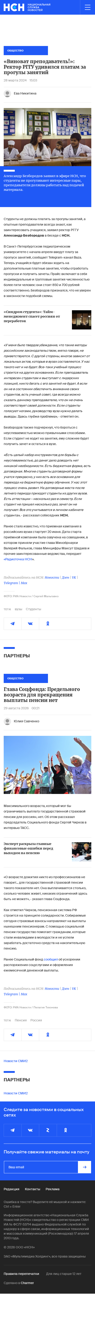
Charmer (27, 1283)
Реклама (52, 1189)
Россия (36, 1020)
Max (24, 583)
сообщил (51, 959)
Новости (52, 577)
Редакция (11, 1189)
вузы (18, 609)
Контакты (32, 1189)
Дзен (65, 577)
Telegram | (12, 583)
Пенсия (21, 1020)
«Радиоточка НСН (18, 559)
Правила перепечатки (21, 1274)
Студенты (33, 609)
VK (74, 577)
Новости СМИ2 (16, 1061)
